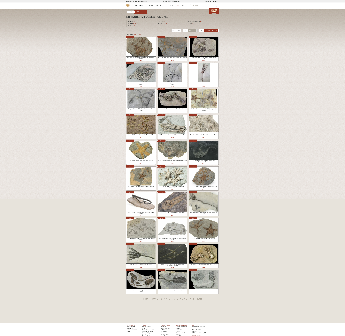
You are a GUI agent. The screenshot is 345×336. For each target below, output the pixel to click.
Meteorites (179, 329)
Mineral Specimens (181, 326)
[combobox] (210, 30)
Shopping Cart (130, 326)
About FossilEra (146, 326)
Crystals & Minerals (181, 325)
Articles (144, 334)
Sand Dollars (162, 23)
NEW (177, 5)
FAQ (143, 328)
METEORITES (169, 5)
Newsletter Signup (131, 329)
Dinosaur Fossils (165, 332)
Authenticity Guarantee (148, 329)
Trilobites (163, 326)
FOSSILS (150, 5)
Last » (200, 299)
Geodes (178, 328)
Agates (178, 334)
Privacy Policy (146, 332)
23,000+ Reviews (171, 1)
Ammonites (164, 331)
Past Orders (129, 328)
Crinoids (132, 23)
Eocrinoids (162, 21)
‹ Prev (153, 299)
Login (215, 1)
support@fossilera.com (198, 326)
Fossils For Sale (165, 325)
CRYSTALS (159, 5)
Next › (193, 299)
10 (183, 299)
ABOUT (183, 5)
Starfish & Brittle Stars (195, 21)
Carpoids (131, 21)
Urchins (191, 23)
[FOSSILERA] (128, 7)
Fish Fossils (164, 329)
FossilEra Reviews (147, 331)
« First (145, 299)
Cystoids (131, 25)
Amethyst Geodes (181, 332)
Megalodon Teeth (166, 328)
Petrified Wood (165, 334)
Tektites (178, 331)
